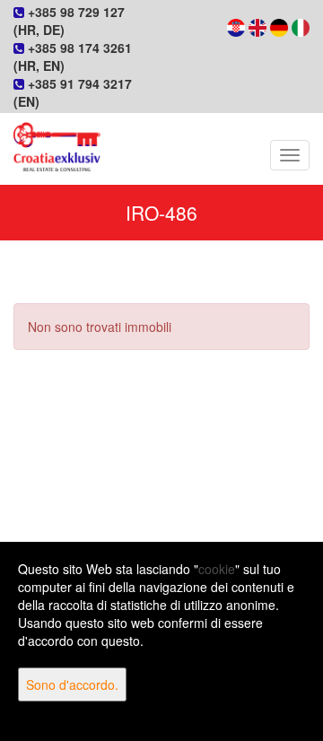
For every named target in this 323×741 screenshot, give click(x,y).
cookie (216, 569)
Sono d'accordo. (72, 684)
